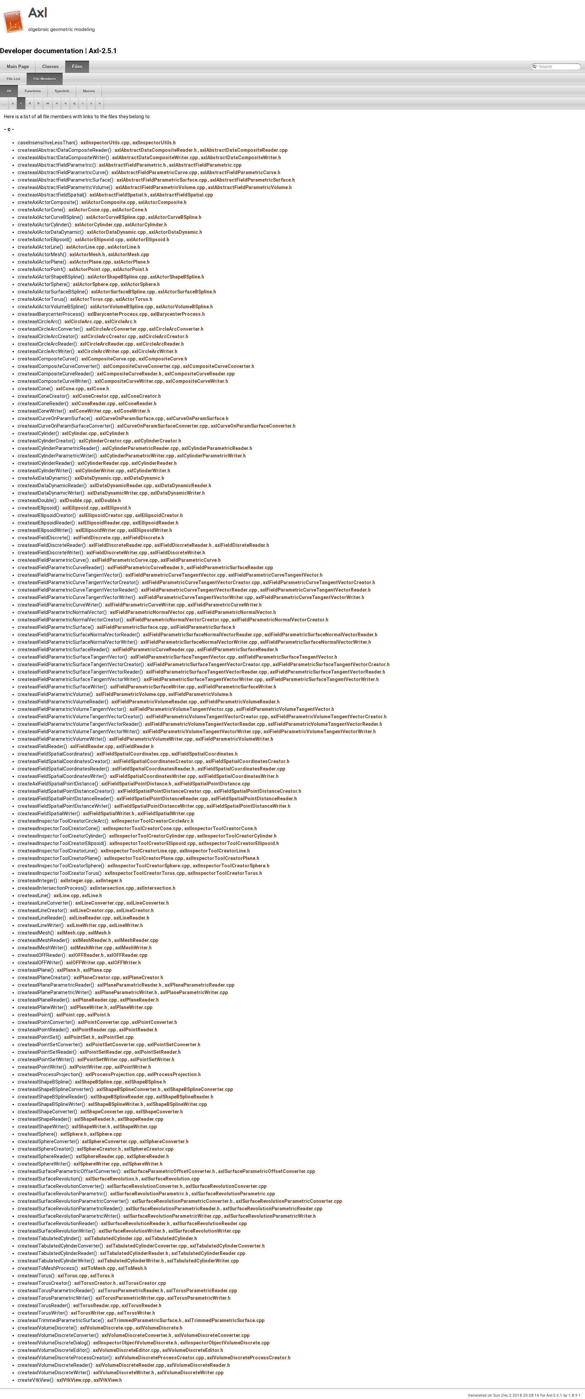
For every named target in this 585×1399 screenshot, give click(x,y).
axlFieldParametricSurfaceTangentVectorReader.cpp (206, 672)
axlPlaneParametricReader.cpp (199, 985)
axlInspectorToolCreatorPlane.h (222, 858)
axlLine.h (92, 895)
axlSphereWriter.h (142, 1164)
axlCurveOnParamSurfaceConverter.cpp (162, 426)
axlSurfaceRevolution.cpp (170, 1178)
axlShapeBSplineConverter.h (128, 1089)
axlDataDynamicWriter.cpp (117, 493)
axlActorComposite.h (162, 202)
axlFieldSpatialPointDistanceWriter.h (248, 806)
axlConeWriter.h (132, 411)
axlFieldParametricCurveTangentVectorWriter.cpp (195, 597)
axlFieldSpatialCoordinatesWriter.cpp (152, 776)
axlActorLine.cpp (85, 247)
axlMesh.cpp (71, 932)
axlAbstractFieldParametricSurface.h (252, 180)
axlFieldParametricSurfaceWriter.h (236, 687)
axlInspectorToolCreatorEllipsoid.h (238, 843)
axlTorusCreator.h (95, 1283)
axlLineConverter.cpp (99, 903)
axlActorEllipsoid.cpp (99, 239)
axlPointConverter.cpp (103, 1022)
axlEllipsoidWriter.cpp (100, 530)
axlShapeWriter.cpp (135, 1126)
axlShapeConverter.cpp (106, 1111)
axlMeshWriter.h (133, 947)
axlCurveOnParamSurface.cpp (129, 418)
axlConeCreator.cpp (95, 396)
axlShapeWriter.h (91, 1126)
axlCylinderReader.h (154, 463)
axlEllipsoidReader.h (155, 523)
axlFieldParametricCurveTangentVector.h (275, 575)
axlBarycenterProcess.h (177, 314)
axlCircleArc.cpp (83, 321)
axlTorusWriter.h (136, 1313)
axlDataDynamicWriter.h (177, 493)
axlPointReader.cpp (94, 1029)
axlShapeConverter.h (159, 1111)
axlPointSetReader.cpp (105, 1052)
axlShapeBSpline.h (145, 1082)
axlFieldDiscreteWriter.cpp (116, 552)
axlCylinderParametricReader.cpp (140, 448)
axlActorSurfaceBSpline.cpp (123, 291)
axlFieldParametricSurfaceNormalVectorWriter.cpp (198, 642)
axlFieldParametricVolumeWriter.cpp (150, 739)
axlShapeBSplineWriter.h (115, 1104)
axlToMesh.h (132, 1268)
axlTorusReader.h (141, 1305)
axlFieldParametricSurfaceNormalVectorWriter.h (315, 642)
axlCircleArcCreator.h (163, 336)
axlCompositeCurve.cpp (108, 359)
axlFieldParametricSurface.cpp (132, 627)
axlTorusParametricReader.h (130, 1290)
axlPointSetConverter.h (173, 1044)
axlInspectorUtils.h (154, 142)
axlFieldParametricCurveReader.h (145, 567)
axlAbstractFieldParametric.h (132, 165)
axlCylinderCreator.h (157, 441)
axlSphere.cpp (106, 1134)
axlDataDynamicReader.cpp (121, 485)
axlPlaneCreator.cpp (96, 977)
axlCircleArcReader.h (160, 344)
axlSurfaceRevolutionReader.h (135, 1223)
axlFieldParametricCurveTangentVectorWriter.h (310, 597)
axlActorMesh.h (87, 254)
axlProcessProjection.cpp (114, 1074)
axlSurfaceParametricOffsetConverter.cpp (266, 1171)
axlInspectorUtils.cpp (105, 142)
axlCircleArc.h (120, 321)
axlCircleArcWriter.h (154, 351)
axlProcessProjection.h (174, 1074)
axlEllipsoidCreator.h (159, 515)
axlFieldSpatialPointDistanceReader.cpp (162, 798)
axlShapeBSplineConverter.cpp (198, 1089)
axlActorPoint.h (130, 269)
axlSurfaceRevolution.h (111, 1178)
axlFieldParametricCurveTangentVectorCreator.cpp (201, 582)
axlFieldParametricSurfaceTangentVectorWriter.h (322, 679)
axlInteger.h (108, 880)
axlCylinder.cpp (79, 433)
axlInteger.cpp (76, 880)
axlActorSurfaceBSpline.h (187, 291)
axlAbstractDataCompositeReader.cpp (243, 150)
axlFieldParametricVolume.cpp (130, 694)
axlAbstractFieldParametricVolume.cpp (160, 187)
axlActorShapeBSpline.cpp (117, 277)
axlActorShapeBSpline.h (177, 277)
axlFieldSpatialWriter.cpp (165, 813)
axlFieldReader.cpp (91, 746)
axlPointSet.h (79, 1037)
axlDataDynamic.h (144, 478)
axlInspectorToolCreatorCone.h (220, 828)
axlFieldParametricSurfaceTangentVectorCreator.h (331, 664)
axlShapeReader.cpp (140, 1119)
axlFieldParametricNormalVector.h (236, 612)
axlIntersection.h (156, 888)
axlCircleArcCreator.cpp (108, 336)
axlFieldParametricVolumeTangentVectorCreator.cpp (206, 716)
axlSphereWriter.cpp (96, 1164)
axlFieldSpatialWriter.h (108, 813)
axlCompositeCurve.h (162, 359)
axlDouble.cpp (75, 500)
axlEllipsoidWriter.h (150, 530)
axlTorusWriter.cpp (92, 1313)
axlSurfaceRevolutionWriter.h (132, 1231)
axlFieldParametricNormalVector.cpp (152, 612)
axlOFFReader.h (86, 955)
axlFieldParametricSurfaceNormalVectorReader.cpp (202, 634)
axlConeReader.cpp (93, 403)
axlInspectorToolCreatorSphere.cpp (148, 865)
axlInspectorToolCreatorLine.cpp (138, 850)
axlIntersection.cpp (112, 888)
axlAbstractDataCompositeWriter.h (241, 157)
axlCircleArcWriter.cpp (103, 351)
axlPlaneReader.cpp (94, 1000)
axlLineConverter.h (147, 903)
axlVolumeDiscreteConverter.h (136, 1335)
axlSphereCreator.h (99, 1149)
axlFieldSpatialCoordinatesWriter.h (238, 776)
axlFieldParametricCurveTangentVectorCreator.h (319, 582)
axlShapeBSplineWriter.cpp (176, 1104)
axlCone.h (98, 388)
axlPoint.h (98, 1014)
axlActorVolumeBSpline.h (184, 306)
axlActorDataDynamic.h (175, 232)
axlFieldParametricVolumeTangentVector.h (285, 709)
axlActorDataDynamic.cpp (116, 232)
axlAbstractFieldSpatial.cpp (181, 195)
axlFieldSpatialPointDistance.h (136, 783)
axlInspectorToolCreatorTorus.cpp (145, 873)
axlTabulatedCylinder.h (171, 1238)
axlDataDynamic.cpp (97, 478)
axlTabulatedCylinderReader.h (134, 1253)
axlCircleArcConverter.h (176, 329)
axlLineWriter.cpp (86, 925)
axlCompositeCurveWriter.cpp (128, 381)
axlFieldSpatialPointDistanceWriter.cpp (158, 806)
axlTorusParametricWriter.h (199, 1298)
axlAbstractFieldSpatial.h (118, 195)
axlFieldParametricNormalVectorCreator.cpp (177, 619)
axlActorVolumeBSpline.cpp (121, 306)
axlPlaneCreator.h (143, 977)
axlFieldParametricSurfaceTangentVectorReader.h (327, 672)
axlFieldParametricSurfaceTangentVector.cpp (182, 657)
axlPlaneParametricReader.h (129, 985)
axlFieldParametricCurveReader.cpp (153, 649)
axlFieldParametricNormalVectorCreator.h (280, 619)
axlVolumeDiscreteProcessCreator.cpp (159, 1357)
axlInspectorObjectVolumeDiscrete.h (135, 1342)
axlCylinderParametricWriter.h (211, 455)
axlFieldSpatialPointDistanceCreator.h (257, 791)
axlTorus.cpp (72, 1275)
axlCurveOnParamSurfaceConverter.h (253, 426)
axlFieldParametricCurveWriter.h (225, 605)
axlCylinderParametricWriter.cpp (137, 455)
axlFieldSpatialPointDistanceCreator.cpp (164, 791)
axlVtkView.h (107, 1380)
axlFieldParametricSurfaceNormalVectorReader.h (320, 634)
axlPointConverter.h (154, 1022)
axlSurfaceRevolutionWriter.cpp (204, 1231)
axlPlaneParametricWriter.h (126, 992)
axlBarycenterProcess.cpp (117, 314)
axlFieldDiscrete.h (143, 537)
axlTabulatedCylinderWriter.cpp (203, 1260)
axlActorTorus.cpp (91, 299)
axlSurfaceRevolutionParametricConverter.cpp (289, 1201)
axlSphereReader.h (148, 1156)
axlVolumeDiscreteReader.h (198, 1365)
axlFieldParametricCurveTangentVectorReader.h (315, 590)
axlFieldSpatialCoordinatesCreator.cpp (157, 761)
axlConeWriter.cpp (90, 411)
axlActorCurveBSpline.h (174, 217)
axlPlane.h (68, 970)
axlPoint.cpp (70, 1014)
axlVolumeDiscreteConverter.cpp (212, 1335)
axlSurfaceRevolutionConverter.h (144, 1186)
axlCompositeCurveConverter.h (218, 366)
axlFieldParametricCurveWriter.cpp (145, 605)
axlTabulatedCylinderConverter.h (227, 1246)
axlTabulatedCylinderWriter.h (131, 1260)
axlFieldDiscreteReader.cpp (120, 545)
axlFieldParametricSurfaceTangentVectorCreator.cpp (208, 664)
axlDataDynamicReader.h (183, 485)
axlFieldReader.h (135, 746)
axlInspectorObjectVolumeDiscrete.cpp (224, 1342)
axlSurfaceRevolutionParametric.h (149, 1193)
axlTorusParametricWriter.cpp (129, 1298)
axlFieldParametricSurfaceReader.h (237, 649)
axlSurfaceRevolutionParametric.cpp (233, 1193)
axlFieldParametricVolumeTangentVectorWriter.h (319, 731)
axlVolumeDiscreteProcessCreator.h (248, 1357)
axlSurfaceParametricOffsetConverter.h (169, 1171)
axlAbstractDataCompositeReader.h (155, 150)
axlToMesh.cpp (98, 1268)
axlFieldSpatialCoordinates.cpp (132, 754)
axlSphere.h (73, 1134)
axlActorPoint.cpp (89, 269)
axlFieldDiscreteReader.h (183, 545)
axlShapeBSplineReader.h (184, 1096)
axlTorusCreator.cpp (142, 1283)
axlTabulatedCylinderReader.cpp (208, 1253)
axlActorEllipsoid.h (147, 239)
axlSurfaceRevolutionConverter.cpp (226, 1186)
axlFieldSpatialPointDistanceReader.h (254, 798)
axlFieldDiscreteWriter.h (177, 552)
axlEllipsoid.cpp (80, 508)
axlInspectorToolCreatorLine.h (214, 850)
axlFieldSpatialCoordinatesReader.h (153, 768)
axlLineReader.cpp (89, 918)
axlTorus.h (102, 1275)
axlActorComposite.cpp (108, 202)
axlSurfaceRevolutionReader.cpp (210, 1223)
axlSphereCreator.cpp (148, 1149)
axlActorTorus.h (133, 299)
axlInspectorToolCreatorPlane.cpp (143, 858)
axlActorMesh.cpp (128, 254)
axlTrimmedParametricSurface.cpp (224, 1320)
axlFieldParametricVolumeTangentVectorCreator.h (328, 716)
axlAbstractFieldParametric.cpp (205, 165)
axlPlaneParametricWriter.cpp (194, 992)
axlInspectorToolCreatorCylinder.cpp (151, 836)
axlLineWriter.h (126, 925)
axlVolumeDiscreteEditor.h (192, 1350)
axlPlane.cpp (97, 970)
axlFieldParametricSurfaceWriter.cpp (152, 687)
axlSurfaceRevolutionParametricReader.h (173, 1208)
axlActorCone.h (129, 209)
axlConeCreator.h (141, 396)
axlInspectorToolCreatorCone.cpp (142, 828)
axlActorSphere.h (140, 284)
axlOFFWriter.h (124, 962)
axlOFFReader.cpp (127, 955)
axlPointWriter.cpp (90, 1067)
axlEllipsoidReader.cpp (103, 523)
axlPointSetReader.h (157, 1052)
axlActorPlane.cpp (90, 262)
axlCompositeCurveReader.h (129, 373)
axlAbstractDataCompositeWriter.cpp (155, 157)
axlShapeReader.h (94, 1119)
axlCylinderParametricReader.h (216, 448)
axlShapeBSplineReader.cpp (121, 1096)
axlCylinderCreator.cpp (105, 441)
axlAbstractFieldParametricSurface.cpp (161, 180)
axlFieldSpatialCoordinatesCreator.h (247, 761)
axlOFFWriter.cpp (85, 962)
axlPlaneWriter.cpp (131, 1007)
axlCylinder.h (114, 433)
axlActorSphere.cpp (95, 284)
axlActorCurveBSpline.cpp (115, 217)
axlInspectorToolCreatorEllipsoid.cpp (152, 843)
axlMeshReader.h (91, 940)
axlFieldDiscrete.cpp (96, 537)
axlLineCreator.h (135, 910)
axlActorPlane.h (132, 262)
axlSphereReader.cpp (100, 1156)
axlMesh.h (99, 932)
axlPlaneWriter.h (88, 1007)
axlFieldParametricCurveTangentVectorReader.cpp (199, 590)
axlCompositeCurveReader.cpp (200, 373)
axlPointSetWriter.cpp (102, 1059)
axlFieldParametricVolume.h (200, 694)
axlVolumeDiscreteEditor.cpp (126, 1350)
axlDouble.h (107, 500)
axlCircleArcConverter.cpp (116, 329)
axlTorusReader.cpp (95, 1305)
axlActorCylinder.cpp (98, 224)
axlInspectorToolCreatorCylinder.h (237, 836)
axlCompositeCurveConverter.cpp (141, 366)
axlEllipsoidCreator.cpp (105, 515)
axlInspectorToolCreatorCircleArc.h (152, 821)
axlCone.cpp (70, 388)
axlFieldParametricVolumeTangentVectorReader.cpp (205, 724)
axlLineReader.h (131, 918)
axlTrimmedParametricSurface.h (144, 1320)
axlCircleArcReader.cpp (106, 344)
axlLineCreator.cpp (91, 910)
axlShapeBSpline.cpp (98, 1082)
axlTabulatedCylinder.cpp (113, 1238)
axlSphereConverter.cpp (109, 1141)
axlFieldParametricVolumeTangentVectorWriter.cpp (201, 731)
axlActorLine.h (123, 247)
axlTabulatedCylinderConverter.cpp (146, 1246)
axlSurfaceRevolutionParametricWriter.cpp (172, 1216)
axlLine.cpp (66, 895)
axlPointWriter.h (132, 1067)
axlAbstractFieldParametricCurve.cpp (154, 172)
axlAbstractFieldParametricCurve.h (240, 172)
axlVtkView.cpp (73, 1380)
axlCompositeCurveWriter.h (197, 381)
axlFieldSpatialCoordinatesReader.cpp (241, 768)
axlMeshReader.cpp (136, 940)
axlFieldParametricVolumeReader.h (240, 701)
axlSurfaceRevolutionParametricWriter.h (270, 1216)
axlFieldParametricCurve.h (190, 560)
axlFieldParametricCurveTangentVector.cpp (175, 575)
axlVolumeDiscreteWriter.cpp (190, 1372)
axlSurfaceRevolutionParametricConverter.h (182, 1201)
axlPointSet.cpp (115, 1037)
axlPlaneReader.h (139, 1000)
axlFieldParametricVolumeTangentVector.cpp (181, 709)
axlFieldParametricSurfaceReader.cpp (230, 567)
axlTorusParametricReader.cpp (201, 1290)
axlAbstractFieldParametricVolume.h (250, 187)
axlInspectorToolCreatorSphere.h (231, 865)
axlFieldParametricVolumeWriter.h (234, 739)
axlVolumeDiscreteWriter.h (123, 1372)
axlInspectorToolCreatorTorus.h (225, 873)
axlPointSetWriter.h (152, 1059)
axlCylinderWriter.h (148, 470)
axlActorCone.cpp (88, 209)
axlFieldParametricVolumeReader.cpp (154, 701)
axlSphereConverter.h (164, 1141)
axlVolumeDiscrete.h (158, 1328)
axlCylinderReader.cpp (103, 463)
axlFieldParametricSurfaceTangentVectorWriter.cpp (203, 679)
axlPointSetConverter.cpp (115, 1044)
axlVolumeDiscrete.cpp (106, 1328)
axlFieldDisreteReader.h (242, 545)
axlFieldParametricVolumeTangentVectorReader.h (325, 724)
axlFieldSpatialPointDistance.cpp (212, 783)
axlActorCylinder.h (146, 224)
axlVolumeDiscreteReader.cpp (129, 1365)
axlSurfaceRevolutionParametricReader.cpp (272, 1208)
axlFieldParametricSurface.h (202, 627)
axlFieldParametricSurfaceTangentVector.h (287, 657)
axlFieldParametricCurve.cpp (124, 560)
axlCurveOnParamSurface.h (197, 418)
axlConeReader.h (137, 403)
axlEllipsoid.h (116, 508)
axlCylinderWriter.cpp (99, 470)
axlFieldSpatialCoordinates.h (204, 754)
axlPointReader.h (138, 1029)
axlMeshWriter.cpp (91, 947)
